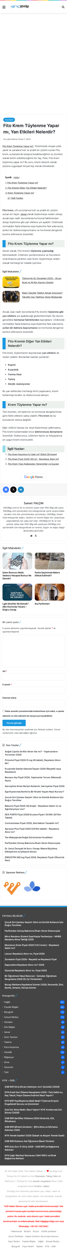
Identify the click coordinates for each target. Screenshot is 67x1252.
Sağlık (7, 1002)
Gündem (9, 119)
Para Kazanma (11, 1047)
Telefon (8, 1042)
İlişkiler (39, 1246)
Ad (4, 671)
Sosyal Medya (11, 1017)
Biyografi (8, 1012)
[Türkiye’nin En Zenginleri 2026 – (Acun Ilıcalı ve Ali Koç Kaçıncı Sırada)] (11, 282)
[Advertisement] (33, 76)
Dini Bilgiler (9, 1027)
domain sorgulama (42, 1181)
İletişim (27, 1231)
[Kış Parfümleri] (50, 592)
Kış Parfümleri (42, 603)
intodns (38, 1186)
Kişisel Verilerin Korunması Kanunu (42, 1236)
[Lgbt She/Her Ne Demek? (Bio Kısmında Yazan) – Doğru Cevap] (17, 592)
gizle (16, 177)
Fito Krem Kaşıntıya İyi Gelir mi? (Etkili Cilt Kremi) (32, 454)
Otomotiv (8, 1067)
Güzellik (8, 1052)
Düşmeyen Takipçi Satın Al (48, 1176)
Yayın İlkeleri (14, 1241)
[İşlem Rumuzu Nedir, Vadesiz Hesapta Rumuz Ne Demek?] (17, 561)
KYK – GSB (50, 1246)
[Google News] (33, 477)
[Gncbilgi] (20, 7)
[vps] (32, 896)
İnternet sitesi (9, 698)
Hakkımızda (16, 1231)
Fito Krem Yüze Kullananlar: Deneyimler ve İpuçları (33, 464)
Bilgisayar (9, 1057)
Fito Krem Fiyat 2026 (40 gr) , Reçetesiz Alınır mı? (33, 459)
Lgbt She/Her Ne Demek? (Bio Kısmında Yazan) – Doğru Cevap (15, 606)
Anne (6, 1062)
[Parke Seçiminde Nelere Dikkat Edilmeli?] (50, 561)
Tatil (6, 1072)
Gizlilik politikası (48, 1231)
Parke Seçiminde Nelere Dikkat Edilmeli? (47, 574)
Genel (24, 214)
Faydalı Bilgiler (11, 1007)
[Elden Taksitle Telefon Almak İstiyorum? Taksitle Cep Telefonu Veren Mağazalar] (11, 297)
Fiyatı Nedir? (28, 1246)
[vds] (12, 896)
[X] (36, 536)
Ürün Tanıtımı (10, 1037)
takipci (46, 1186)
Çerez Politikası (15, 1236)
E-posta (7, 684)
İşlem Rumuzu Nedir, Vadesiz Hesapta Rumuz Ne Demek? (16, 575)
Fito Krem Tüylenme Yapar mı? (17, 146)
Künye (36, 1231)
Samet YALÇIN (33, 503)
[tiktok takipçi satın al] (33, 28)
